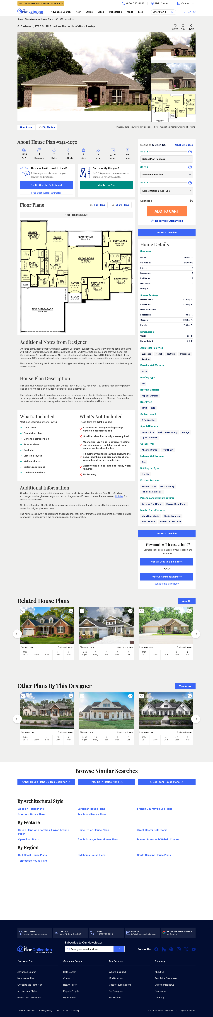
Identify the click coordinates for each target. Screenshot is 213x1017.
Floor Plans (26, 127)
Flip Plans (99, 205)
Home (20, 19)
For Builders (115, 997)
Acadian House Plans (42, 19)
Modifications (116, 978)
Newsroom (160, 991)
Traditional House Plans (92, 814)
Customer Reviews (164, 984)
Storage (185, 432)
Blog (140, 11)
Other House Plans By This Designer (44, 781)
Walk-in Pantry (167, 486)
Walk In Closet (148, 521)
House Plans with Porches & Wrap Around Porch (43, 831)
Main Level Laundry (167, 432)
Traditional (185, 354)
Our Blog (159, 997)
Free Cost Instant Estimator (167, 576)
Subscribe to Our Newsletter (83, 942)
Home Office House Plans (93, 830)
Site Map (75, 1010)
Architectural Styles (27, 991)
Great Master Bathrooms (152, 830)
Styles (89, 11)
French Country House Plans (154, 808)
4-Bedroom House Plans (165, 781)
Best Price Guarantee (166, 978)
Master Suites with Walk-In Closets (158, 839)
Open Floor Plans (28, 839)
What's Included (117, 972)
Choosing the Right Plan (29, 984)
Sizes (101, 11)
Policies (119, 496)
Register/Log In (71, 991)
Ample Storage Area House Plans (98, 839)
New (78, 11)
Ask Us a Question (167, 232)
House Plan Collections (29, 997)
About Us (159, 972)
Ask (183, 28)
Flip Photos (48, 127)
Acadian (146, 359)
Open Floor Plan (149, 438)
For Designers (116, 991)
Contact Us (69, 978)
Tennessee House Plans (33, 860)
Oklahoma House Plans (92, 855)
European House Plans (91, 808)
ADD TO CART (167, 211)
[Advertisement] (106, 896)
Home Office (148, 432)
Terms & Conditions (26, 1010)
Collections (115, 11)
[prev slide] (17, 633)
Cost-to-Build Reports (120, 984)
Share (191, 28)
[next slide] (195, 633)
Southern (171, 354)
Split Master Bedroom (170, 521)
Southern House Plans (31, 814)
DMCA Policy (62, 1010)
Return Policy (70, 984)
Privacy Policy (45, 1010)
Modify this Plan (106, 185)
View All (183, 686)
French (158, 354)
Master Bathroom (172, 516)
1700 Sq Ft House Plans (104, 781)
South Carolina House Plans (154, 855)
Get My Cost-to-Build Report (46, 185)
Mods (130, 11)
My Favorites (70, 997)
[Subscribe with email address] (119, 949)
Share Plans (122, 205)
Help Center (69, 972)
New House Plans (26, 978)
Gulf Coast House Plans (32, 855)
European (146, 354)
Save (175, 28)
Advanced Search (61, 11)
